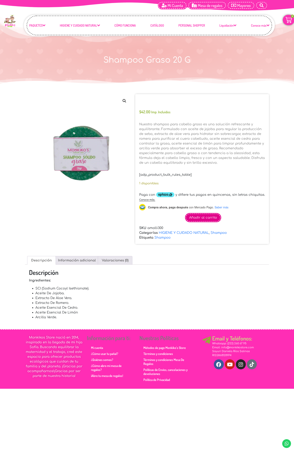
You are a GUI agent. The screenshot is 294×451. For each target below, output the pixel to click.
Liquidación (226, 25)
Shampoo (219, 229)
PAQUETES (36, 25)
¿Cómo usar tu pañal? (104, 350)
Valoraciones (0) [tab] (115, 256)
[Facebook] (219, 360)
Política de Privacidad (156, 376)
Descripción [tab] (41, 256)
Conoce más (259, 25)
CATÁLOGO (157, 25)
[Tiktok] (252, 360)
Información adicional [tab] (77, 256)
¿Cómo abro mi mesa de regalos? (106, 364)
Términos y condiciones (158, 350)
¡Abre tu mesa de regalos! (107, 372)
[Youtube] (230, 360)
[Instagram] (241, 360)
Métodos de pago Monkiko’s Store (164, 344)
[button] (124, 100)
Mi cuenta (97, 344)
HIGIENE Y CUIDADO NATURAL (78, 25)
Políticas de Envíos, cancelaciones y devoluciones (165, 368)
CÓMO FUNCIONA (125, 25)
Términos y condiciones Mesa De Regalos (163, 358)
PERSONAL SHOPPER (191, 25)
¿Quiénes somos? (102, 356)
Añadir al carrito (203, 213)
